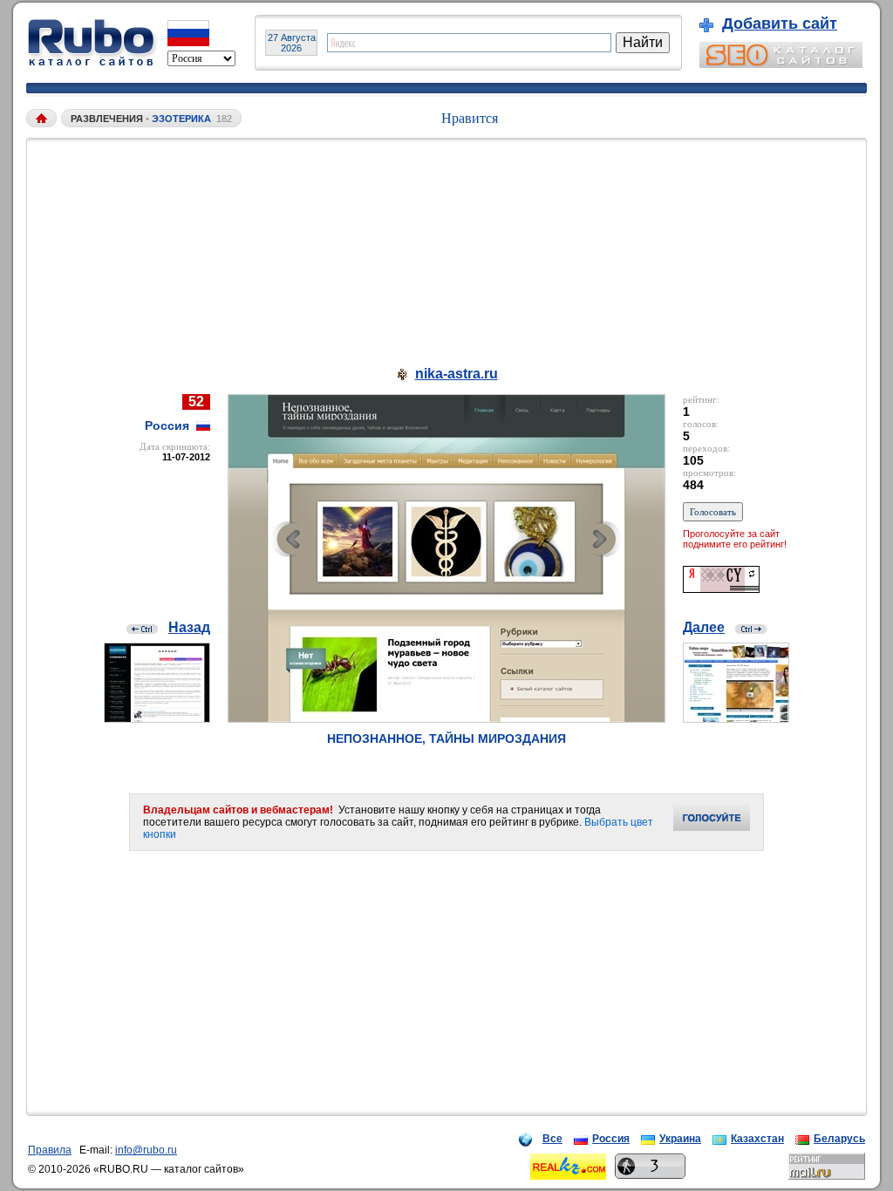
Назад (189, 627)
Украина (680, 1139)
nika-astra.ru (456, 373)
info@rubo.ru (146, 1150)
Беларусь (839, 1139)
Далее (704, 627)
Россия (611, 1139)
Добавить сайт (779, 23)
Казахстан (757, 1139)
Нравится (469, 118)
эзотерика (181, 118)
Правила (50, 1150)
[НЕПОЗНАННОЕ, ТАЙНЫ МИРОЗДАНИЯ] (446, 718)
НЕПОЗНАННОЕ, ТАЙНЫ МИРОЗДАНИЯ (446, 738)
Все (552, 1139)
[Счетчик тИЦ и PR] (721, 588)
